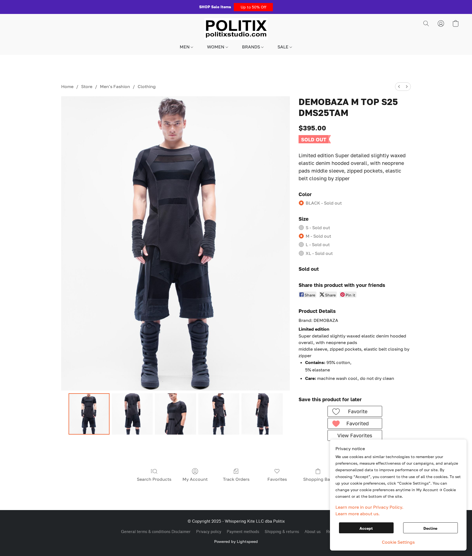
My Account (195, 479)
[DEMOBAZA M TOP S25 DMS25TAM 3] (218, 413)
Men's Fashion (115, 86)
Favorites (277, 479)
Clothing (147, 86)
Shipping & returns (282, 531)
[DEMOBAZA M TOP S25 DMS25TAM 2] (175, 413)
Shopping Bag (318, 479)
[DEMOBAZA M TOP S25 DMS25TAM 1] (132, 413)
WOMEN (216, 47)
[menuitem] (399, 87)
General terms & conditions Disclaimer (156, 531)
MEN (185, 47)
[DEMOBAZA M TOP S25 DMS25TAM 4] (261, 413)
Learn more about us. (357, 513)
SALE (284, 47)
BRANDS (251, 47)
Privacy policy (208, 531)
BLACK (324, 203)
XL (319, 253)
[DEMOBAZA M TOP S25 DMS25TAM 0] (89, 413)
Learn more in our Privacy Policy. (369, 507)
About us (313, 531)
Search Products (154, 479)
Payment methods (243, 531)
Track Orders (236, 479)
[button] (253, 7)
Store (86, 86)
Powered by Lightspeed (236, 541)
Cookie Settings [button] (398, 542)
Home (67, 86)
